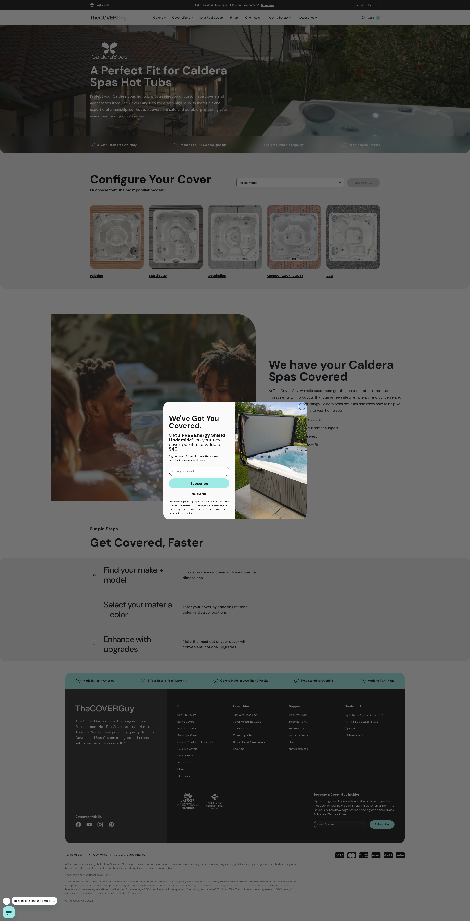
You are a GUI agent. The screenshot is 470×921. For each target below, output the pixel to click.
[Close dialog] (302, 406)
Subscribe (199, 483)
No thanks (199, 494)
